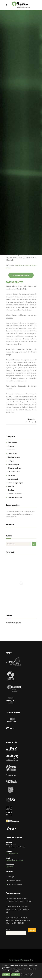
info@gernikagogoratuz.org (14, 860)
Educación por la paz (14, 468)
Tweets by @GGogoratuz (13, 623)
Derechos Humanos (14, 457)
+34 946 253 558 (12, 853)
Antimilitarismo (12, 442)
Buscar (8, 929)
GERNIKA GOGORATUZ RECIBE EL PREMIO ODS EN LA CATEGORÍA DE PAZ (17, 909)
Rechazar (15, 974)
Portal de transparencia (14, 884)
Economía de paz (13, 464)
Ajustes (25, 974)
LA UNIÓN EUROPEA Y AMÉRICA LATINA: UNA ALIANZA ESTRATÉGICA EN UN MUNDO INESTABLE (18, 920)
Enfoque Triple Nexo (14, 472)
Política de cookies (27, 960)
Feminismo (11, 475)
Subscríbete (9, 867)
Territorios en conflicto (15, 494)
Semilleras (11, 490)
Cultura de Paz (12, 453)
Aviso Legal (10, 877)
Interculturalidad (13, 479)
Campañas (11, 450)
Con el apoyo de (14, 960)
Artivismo (11, 446)
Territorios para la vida (15, 497)
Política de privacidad (14, 880)
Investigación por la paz (15, 483)
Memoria (11, 486)
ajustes (17, 971)
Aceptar (6, 974)
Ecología (10, 461)
